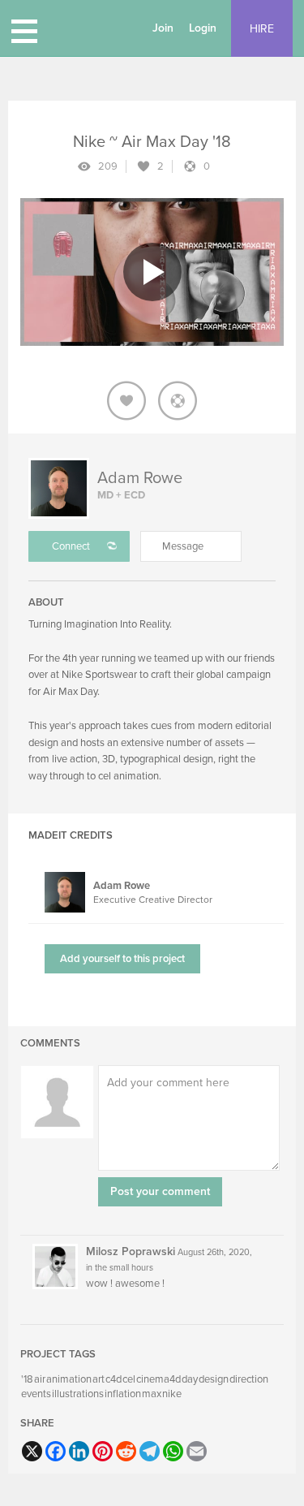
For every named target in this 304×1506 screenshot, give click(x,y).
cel (128, 1379)
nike (172, 1393)
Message (182, 546)
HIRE (262, 29)
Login (202, 28)
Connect (71, 546)
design (214, 1379)
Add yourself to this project (122, 958)
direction (248, 1379)
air (39, 1379)
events (36, 1393)
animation (69, 1379)
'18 (27, 1379)
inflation (123, 1393)
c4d (113, 1379)
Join (162, 28)
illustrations (78, 1393)
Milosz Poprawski (130, 1251)
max (151, 1393)
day (190, 1379)
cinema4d (158, 1379)
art (98, 1379)
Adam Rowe (139, 478)
